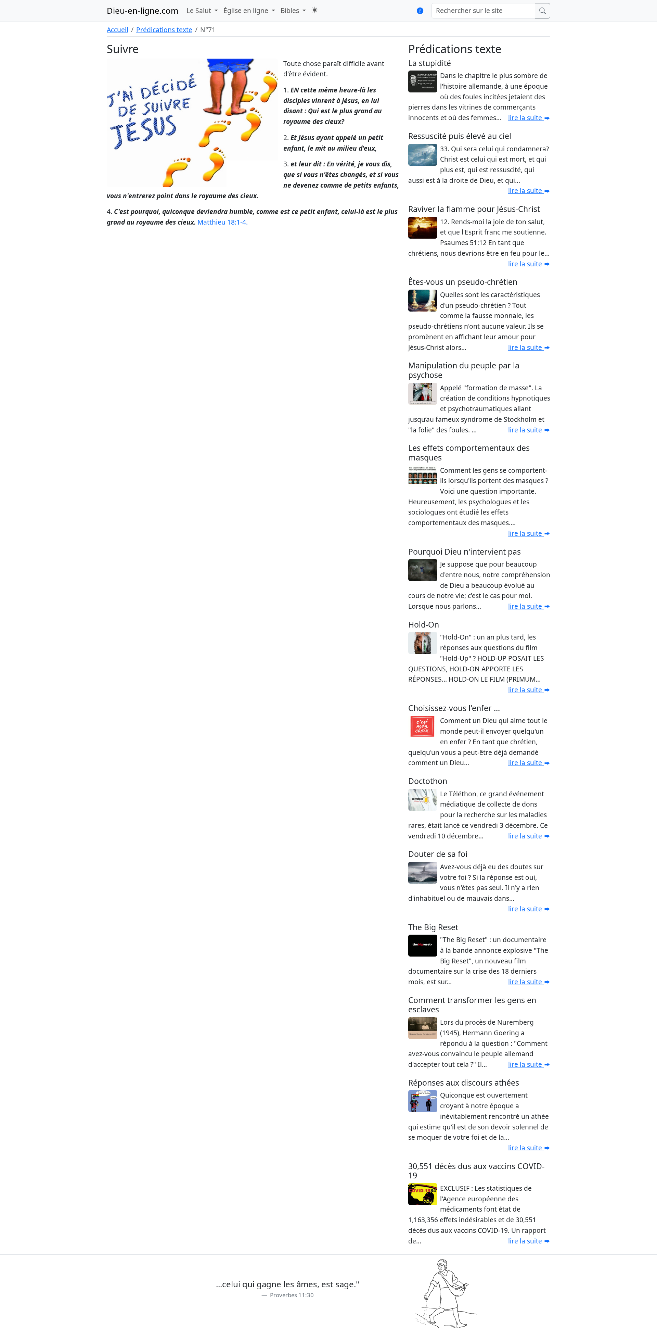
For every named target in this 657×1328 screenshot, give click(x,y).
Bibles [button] (291, 10)
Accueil (117, 29)
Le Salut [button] (199, 10)
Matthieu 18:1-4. (222, 222)
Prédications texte (164, 29)
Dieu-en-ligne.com (142, 10)
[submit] (542, 10)
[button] (315, 10)
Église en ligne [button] (246, 10)
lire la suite (526, 117)
